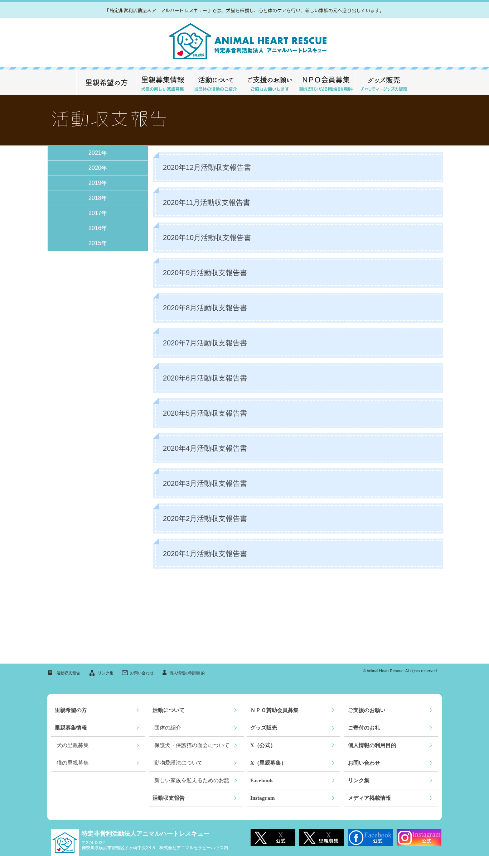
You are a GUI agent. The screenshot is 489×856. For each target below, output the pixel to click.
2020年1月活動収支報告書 (205, 554)
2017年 (97, 213)
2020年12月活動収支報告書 (207, 167)
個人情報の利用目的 (187, 673)
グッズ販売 (383, 82)
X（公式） (263, 745)
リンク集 (105, 673)
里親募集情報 (162, 82)
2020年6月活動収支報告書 (205, 378)
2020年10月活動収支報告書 (207, 238)
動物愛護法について (178, 763)
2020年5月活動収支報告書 (205, 413)
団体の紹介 (167, 728)
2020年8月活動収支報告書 (205, 308)
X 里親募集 (321, 837)
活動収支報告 (68, 673)
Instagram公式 (419, 837)
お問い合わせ (142, 673)
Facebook (261, 780)
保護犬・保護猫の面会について (191, 745)
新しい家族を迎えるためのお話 (191, 780)
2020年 (97, 168)
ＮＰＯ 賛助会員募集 (326, 82)
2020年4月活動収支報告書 (205, 448)
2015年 (97, 243)
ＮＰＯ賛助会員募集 (274, 710)
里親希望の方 (106, 82)
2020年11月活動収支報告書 (206, 202)
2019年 (97, 183)
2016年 (97, 228)
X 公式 (273, 837)
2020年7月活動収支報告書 (205, 343)
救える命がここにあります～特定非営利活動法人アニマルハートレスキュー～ (244, 42)
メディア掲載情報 (369, 798)
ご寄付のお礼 (364, 728)
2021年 (97, 153)
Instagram (262, 798)
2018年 (97, 198)
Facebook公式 (370, 837)
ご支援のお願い (269, 82)
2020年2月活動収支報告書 (205, 518)
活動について (215, 82)
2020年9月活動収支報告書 (205, 273)
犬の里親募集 (73, 745)
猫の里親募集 (73, 763)
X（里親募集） (268, 763)
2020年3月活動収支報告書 (205, 483)
